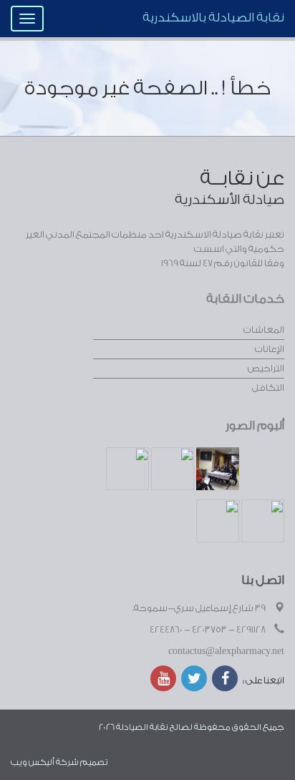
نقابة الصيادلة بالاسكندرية (213, 17)
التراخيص (266, 368)
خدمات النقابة (245, 299)
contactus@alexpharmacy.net (226, 650)
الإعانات (269, 348)
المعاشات (263, 329)
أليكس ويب (32, 762)
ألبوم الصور (255, 425)
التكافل (268, 387)
